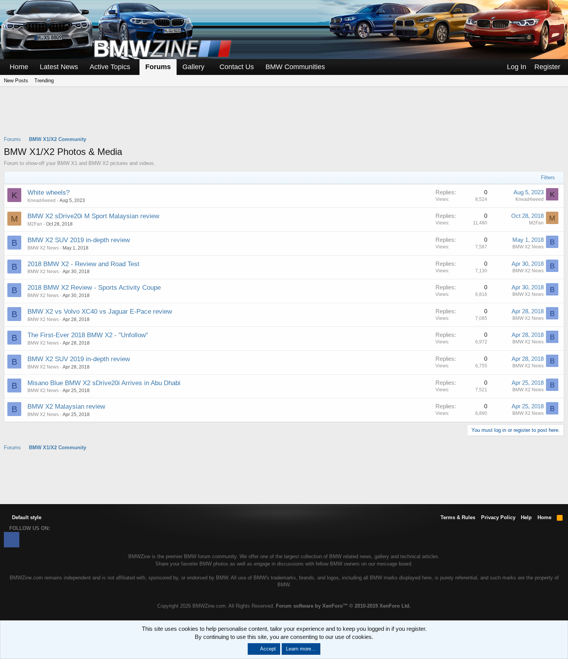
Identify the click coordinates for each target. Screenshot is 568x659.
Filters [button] (548, 177)
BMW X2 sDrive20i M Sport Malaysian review (93, 216)
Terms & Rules (457, 517)
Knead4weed (41, 200)
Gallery (193, 67)
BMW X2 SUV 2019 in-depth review (78, 240)
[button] (135, 67)
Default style (25, 517)
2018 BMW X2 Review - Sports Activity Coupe (94, 287)
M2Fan (536, 223)
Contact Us (236, 67)
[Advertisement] (284, 116)
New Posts (16, 80)
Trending (44, 80)
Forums (158, 67)
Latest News (59, 67)
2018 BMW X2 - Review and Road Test (83, 264)
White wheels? (48, 192)
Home (19, 67)
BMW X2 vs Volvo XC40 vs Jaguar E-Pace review (99, 311)
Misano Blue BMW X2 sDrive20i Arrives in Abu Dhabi (103, 383)
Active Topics (110, 67)
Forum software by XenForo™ (343, 606)
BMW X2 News (43, 248)
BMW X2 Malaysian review (66, 406)
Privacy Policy (498, 517)
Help (526, 517)
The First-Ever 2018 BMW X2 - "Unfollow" (87, 335)
